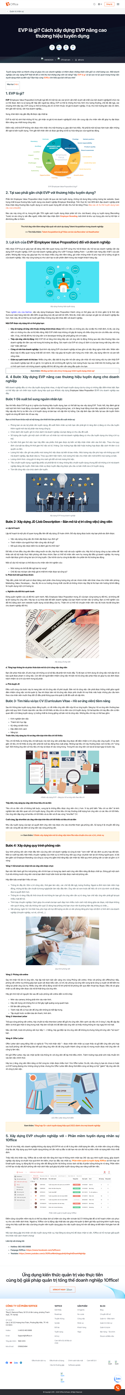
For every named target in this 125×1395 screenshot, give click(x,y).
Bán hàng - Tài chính (107, 1332)
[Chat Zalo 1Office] (117, 1379)
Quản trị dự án (105, 1327)
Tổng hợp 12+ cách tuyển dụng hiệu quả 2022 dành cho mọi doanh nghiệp (67, 1125)
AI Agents (80, 1310)
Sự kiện (57, 1323)
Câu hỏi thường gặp (57, 1365)
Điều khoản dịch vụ (39, 1360)
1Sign (79, 1332)
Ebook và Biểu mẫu (107, 1336)
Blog (101, 1310)
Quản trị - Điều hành (107, 1319)
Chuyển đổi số (105, 1314)
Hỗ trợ (57, 1336)
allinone (81, 60)
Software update (74, 1365)
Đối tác (57, 1327)
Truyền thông (59, 1319)
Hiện (16, 84)
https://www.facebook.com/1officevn (43, 1250)
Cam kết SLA (91, 1360)
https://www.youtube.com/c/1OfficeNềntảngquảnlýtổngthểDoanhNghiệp (52, 1253)
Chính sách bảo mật (75, 1360)
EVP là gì (81, 74)
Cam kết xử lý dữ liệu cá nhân (63, 1341)
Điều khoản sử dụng (57, 1360)
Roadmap (58, 1314)
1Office (47, 77)
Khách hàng (81, 1327)
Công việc (81, 1319)
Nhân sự (80, 1323)
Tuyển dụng (59, 1332)
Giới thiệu (58, 1310)
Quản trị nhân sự (17, 11)
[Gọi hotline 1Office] (117, 1387)
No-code (80, 1314)
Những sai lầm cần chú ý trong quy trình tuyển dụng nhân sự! (67, 371)
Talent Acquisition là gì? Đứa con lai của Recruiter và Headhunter (70, 232)
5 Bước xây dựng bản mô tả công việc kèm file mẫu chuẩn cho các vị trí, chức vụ (69, 835)
